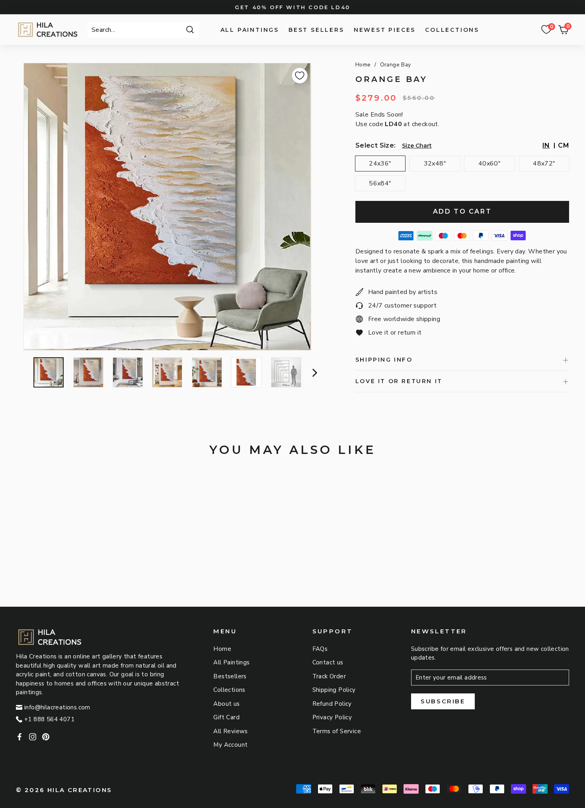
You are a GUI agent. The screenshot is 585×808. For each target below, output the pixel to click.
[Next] (314, 372)
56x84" (380, 183)
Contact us (327, 662)
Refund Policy (332, 704)
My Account (230, 745)
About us (226, 704)
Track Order (329, 676)
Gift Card (226, 717)
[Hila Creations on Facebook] (19, 736)
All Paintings (249, 29)
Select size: (375, 145)
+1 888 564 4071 (49, 719)
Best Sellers (316, 29)
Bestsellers (229, 676)
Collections (452, 29)
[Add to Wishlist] (300, 76)
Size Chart (417, 145)
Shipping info (384, 359)
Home (363, 64)
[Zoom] (167, 206)
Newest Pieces (384, 29)
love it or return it (399, 381)
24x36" (380, 163)
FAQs (320, 649)
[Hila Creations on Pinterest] (45, 736)
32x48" (435, 163)
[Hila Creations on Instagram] (32, 736)
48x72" (544, 163)
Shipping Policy (334, 690)
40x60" (489, 163)
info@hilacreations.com (57, 707)
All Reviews (230, 731)
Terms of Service (336, 731)
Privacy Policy (332, 717)
